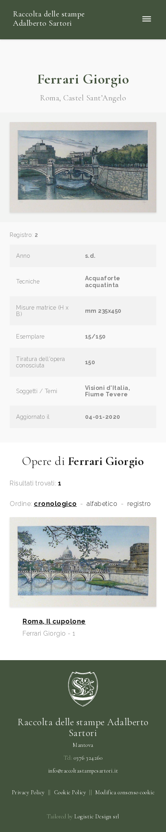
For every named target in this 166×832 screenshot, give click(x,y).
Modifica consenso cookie (124, 792)
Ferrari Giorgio (83, 79)
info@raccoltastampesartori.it (83, 771)
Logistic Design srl (96, 816)
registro (139, 504)
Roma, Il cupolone (54, 621)
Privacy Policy (28, 792)
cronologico (55, 504)
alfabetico (102, 504)
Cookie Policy (70, 792)
